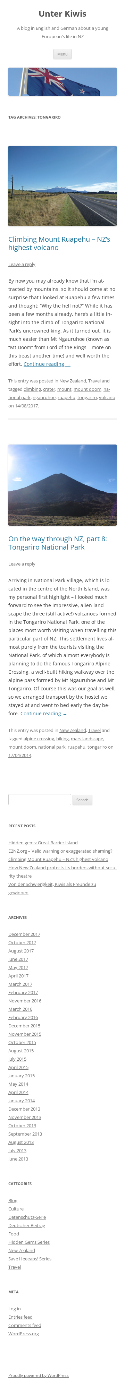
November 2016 (24, 1001)
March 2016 (20, 1009)
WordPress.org (23, 1333)
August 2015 (21, 1051)
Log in (14, 1308)
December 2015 (24, 1026)
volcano (107, 397)
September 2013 (25, 1134)
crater (49, 389)
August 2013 (21, 1142)
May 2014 (18, 1084)
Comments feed (24, 1325)
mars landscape (87, 738)
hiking (62, 738)
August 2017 (21, 951)
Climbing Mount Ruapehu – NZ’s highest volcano (59, 243)
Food (13, 1234)
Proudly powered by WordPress (38, 1375)
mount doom (87, 389)
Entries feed (20, 1317)
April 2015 (18, 1067)
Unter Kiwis (62, 13)
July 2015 (17, 1059)
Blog (12, 1200)
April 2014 (18, 1092)
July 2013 (17, 1150)
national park (52, 747)
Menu (62, 54)
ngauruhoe (44, 397)
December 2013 (24, 1109)
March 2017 (20, 984)
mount (64, 389)
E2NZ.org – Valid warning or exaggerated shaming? (60, 851)
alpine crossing (39, 738)
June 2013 (18, 1159)
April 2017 (18, 976)
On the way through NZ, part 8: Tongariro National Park (57, 543)
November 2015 (24, 1034)
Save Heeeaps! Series (29, 1259)
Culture (16, 1209)
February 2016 (23, 1017)
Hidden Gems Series (29, 1242)
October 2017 (22, 942)
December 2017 (24, 934)
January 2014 (21, 1100)
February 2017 (23, 992)
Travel (94, 381)
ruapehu (66, 397)
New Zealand (72, 381)
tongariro (87, 397)
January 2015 (21, 1075)
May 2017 (18, 967)
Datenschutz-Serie (27, 1217)
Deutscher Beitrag (26, 1225)
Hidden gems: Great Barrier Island (43, 842)
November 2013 (24, 1117)
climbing (32, 389)
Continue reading (47, 364)
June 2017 (18, 959)
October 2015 (22, 1042)
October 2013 (22, 1125)
